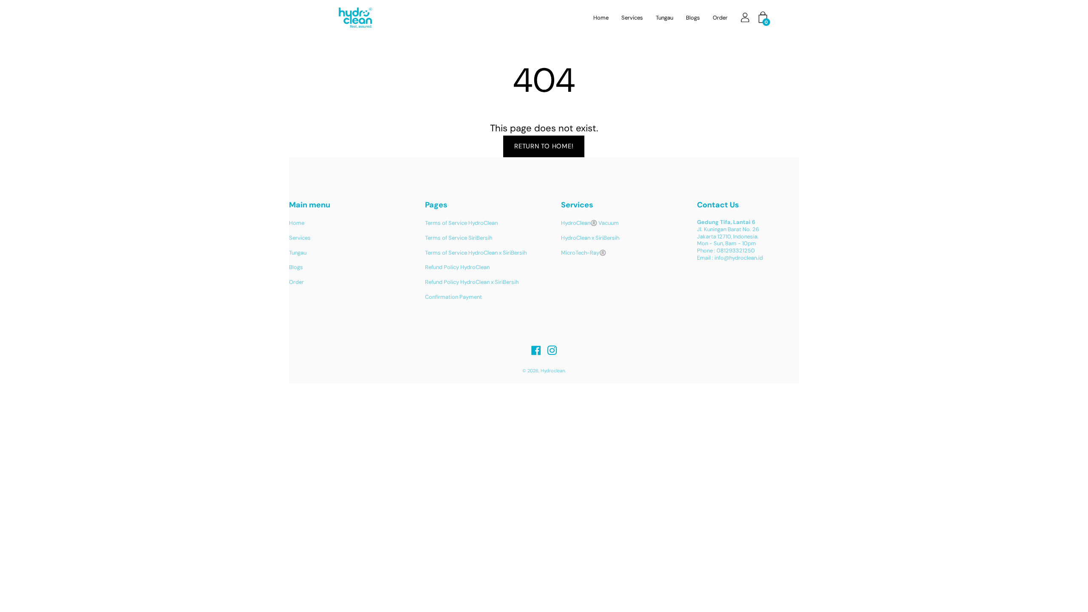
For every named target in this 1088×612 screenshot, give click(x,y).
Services (632, 17)
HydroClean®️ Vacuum (590, 223)
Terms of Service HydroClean (461, 223)
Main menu (309, 205)
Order (720, 17)
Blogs (693, 17)
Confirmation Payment (453, 296)
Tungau (664, 17)
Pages (436, 205)
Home (601, 17)
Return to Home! (543, 146)
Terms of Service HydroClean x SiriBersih (476, 252)
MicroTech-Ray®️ (583, 252)
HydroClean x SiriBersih (590, 237)
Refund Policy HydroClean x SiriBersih (471, 282)
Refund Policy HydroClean (457, 267)
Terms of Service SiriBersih (458, 237)
